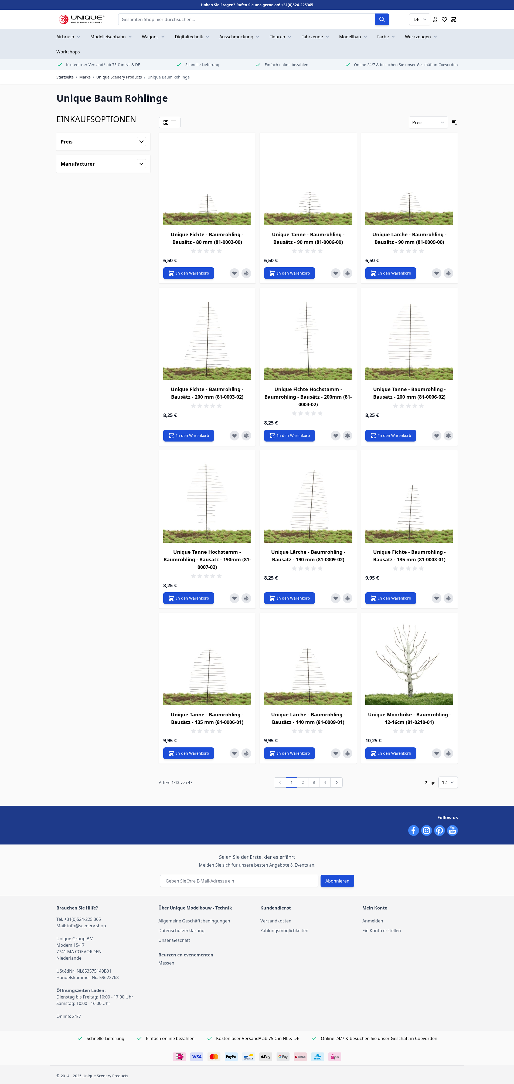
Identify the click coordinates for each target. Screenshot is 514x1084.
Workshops (68, 52)
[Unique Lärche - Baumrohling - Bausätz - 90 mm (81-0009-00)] (409, 181)
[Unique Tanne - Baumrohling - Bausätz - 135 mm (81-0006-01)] (207, 661)
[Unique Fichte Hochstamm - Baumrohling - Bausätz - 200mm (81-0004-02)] (308, 336)
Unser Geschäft (174, 940)
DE (416, 19)
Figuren (277, 37)
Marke (85, 77)
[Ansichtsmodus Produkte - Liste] (166, 122)
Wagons (150, 37)
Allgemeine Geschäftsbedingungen (194, 921)
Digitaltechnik (189, 37)
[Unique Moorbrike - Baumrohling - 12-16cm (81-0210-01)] (409, 661)
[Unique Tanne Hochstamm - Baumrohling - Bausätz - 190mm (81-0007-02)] (207, 498)
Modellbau (350, 37)
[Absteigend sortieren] (454, 122)
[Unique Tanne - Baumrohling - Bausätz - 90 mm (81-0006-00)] (308, 181)
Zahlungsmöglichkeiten (284, 930)
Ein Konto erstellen (381, 930)
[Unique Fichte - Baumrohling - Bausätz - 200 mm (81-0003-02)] (207, 336)
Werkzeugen (418, 37)
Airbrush (65, 37)
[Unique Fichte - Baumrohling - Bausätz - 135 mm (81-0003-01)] (409, 498)
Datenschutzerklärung (181, 930)
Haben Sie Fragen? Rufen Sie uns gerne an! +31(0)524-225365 (257, 4)
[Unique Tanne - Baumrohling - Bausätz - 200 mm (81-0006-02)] (409, 336)
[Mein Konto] (435, 19)
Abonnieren (337, 881)
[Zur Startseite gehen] (81, 19)
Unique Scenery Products (119, 77)
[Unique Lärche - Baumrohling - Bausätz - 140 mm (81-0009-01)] (308, 661)
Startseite (65, 77)
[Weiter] (336, 782)
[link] (280, 782)
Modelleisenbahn (108, 37)
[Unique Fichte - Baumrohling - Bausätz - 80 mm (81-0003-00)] (207, 181)
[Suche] (382, 19)
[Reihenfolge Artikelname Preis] (428, 122)
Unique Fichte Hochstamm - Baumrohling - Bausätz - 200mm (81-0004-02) (308, 397)
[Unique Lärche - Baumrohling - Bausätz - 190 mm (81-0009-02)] (308, 498)
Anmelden (372, 921)
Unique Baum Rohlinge (169, 77)
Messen (166, 963)
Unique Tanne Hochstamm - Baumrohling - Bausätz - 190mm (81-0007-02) (207, 559)
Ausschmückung (236, 37)
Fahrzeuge (312, 37)
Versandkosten (275, 921)
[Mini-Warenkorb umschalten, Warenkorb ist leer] (453, 19)
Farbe (383, 37)
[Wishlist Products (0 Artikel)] (444, 19)
